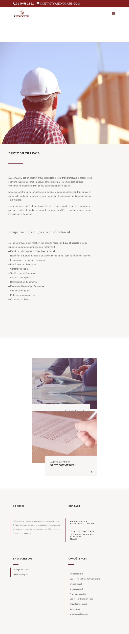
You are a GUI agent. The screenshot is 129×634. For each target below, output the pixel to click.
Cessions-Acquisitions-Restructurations (84, 579)
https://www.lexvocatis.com (82, 525)
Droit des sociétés (76, 574)
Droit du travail (75, 584)
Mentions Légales (20, 574)
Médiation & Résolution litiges (81, 599)
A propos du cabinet (21, 569)
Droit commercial (76, 589)
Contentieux (74, 609)
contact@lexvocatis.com (81, 529)
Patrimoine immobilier (78, 594)
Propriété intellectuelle (78, 604)
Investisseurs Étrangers (78, 614)
